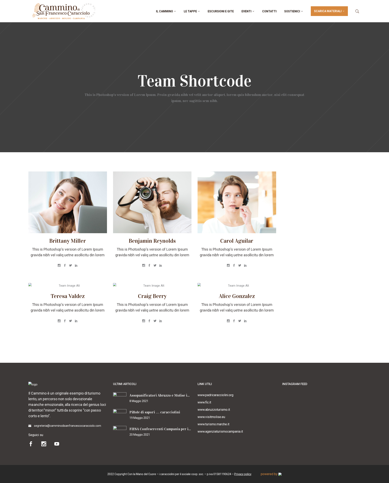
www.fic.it (204, 402)
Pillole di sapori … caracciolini (154, 412)
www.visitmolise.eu (211, 417)
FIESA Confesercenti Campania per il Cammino (167, 429)
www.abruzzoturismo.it (214, 410)
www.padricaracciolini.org (215, 395)
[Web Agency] (280, 474)
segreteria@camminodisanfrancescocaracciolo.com (67, 425)
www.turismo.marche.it (213, 424)
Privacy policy (242, 474)
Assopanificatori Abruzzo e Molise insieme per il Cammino (177, 395)
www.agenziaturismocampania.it (220, 431)
